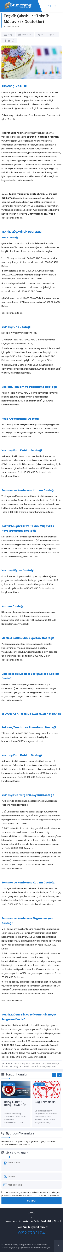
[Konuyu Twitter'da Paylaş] (9, 41)
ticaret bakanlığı (50, 1063)
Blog (17, 26)
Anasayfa (8, 26)
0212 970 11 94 (31, 1233)
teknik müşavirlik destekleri (27, 1063)
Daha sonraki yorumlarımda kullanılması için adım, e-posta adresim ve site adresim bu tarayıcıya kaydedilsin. (30, 1194)
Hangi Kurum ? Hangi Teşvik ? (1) (15, 1103)
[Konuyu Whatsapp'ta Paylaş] (13, 41)
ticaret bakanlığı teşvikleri (43, 1066)
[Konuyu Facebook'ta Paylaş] (5, 41)
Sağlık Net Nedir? (45, 1102)
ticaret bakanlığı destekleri (15, 1066)
